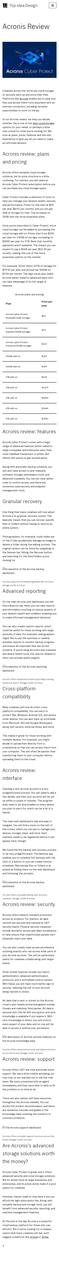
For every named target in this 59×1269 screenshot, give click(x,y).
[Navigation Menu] (53, 5)
